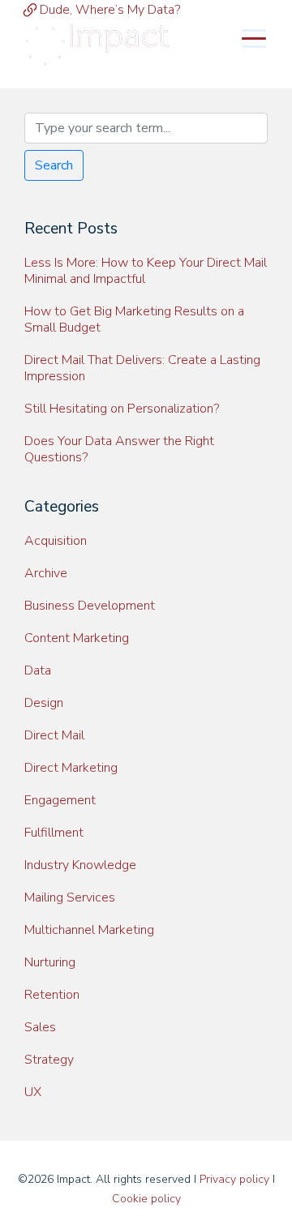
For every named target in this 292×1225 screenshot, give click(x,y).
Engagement (60, 800)
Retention (51, 995)
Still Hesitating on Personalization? (121, 409)
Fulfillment (54, 833)
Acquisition (55, 541)
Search (54, 165)
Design (43, 703)
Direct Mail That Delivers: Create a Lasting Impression (142, 368)
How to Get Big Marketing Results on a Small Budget (134, 319)
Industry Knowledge (80, 865)
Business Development (89, 606)
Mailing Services (69, 897)
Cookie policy (146, 1198)
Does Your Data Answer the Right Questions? (119, 449)
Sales (40, 1027)
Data (37, 670)
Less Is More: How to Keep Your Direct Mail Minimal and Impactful (145, 271)
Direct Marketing (71, 768)
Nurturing (49, 962)
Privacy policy (234, 1179)
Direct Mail (54, 735)
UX (32, 1092)
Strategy (49, 1060)
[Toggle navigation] (254, 37)
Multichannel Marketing (89, 930)
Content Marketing (76, 638)
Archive (45, 573)
